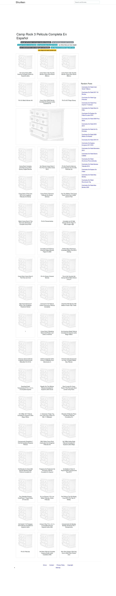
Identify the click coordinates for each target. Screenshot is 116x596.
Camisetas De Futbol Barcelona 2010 (90, 149)
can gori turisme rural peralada (27, 45)
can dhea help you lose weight (67, 45)
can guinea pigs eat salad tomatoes (62, 42)
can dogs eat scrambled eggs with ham (62, 47)
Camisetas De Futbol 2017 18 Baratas (90, 93)
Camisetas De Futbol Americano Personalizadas (89, 160)
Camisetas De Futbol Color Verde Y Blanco (89, 88)
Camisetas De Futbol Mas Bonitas (89, 176)
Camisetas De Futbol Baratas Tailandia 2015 (90, 165)
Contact (51, 565)
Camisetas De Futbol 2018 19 (90, 140)
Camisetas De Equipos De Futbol (89, 170)
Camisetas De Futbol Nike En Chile (90, 109)
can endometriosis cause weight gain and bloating (35, 47)
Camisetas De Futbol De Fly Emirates (89, 130)
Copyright (70, 565)
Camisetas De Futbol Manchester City (87, 181)
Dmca (45, 565)
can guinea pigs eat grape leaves (47, 45)
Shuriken (20, 2)
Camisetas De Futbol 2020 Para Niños (90, 119)
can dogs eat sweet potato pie (47, 50)
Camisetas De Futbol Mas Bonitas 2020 (89, 186)
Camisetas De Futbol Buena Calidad (89, 154)
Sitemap (58, 567)
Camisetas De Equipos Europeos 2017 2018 (88, 144)
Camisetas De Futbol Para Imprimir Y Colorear (89, 104)
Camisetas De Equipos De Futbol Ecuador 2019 (89, 114)
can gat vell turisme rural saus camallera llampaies (36, 42)
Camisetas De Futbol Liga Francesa (89, 98)
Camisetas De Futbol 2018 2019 (89, 125)
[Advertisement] (51, 12)
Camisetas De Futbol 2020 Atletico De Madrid (89, 135)
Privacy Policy (61, 565)
